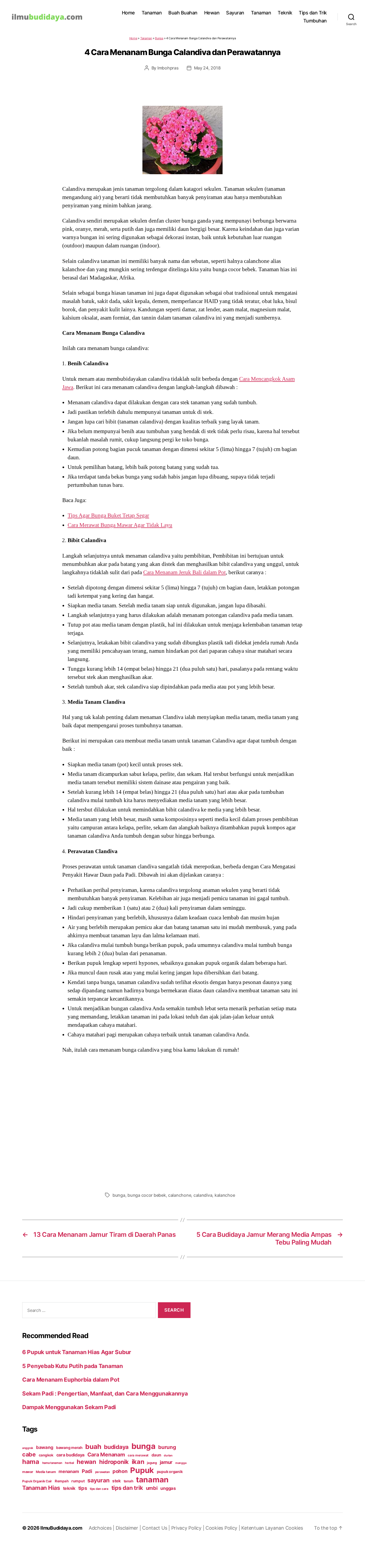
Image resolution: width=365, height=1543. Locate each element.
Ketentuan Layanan (263, 1528)
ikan (138, 1462)
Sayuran (235, 12)
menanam (69, 1471)
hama (30, 1462)
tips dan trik (127, 1487)
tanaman (152, 1479)
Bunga (159, 38)
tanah (128, 1481)
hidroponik (114, 1461)
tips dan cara (99, 1489)
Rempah (61, 1481)
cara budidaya (70, 1455)
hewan (86, 1461)
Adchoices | (102, 1528)
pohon (119, 1471)
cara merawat (138, 1455)
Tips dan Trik (313, 12)
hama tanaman (52, 1463)
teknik (69, 1488)
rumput (77, 1481)
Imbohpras (168, 68)
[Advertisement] (182, 1121)
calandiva (202, 1195)
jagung (152, 1463)
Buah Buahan (182, 12)
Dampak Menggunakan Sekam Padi (69, 1407)
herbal (69, 1463)
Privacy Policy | (188, 1528)
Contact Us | (156, 1528)
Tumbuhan (315, 21)
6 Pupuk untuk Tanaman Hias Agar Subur (76, 1352)
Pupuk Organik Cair (37, 1481)
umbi (152, 1488)
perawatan (102, 1472)
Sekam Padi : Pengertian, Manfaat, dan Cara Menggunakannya (105, 1393)
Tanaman (152, 12)
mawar (27, 1472)
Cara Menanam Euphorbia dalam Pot (70, 1379)
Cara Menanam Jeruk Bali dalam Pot (184, 572)
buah (93, 1447)
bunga (118, 1195)
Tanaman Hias (41, 1487)
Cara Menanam (106, 1454)
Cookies (294, 1528)
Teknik (285, 12)
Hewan (212, 12)
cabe (29, 1454)
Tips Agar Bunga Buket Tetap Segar (108, 515)
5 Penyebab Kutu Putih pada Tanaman (72, 1366)
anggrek (27, 1448)
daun (156, 1455)
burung (167, 1447)
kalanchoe (225, 1195)
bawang (44, 1447)
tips (82, 1488)
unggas (168, 1488)
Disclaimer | (129, 1528)
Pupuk (142, 1470)
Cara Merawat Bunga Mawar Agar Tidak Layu (120, 525)
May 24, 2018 (207, 68)
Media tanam (46, 1472)
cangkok (46, 1455)
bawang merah (69, 1447)
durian (168, 1455)
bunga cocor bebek (146, 1195)
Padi (87, 1471)
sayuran (98, 1480)
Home (128, 12)
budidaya (116, 1446)
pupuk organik (170, 1471)
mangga (180, 1463)
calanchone (179, 1195)
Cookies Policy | (223, 1528)
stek (116, 1480)
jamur (166, 1462)
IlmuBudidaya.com (61, 1528)
